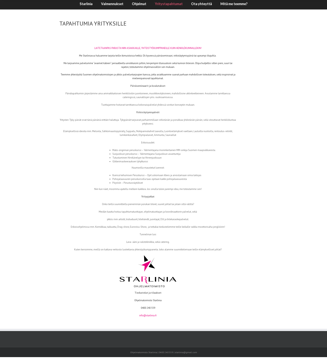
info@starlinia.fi (147, 315)
